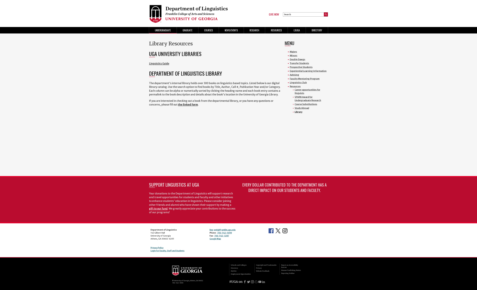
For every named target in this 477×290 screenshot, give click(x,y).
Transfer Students (299, 63)
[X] (248, 281)
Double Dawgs (297, 59)
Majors (293, 51)
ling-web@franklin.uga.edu (223, 230)
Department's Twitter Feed (278, 230)
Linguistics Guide (159, 63)
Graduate (187, 30)
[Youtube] (259, 281)
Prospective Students (301, 67)
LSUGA (297, 30)
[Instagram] (252, 281)
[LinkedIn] (263, 281)
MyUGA (233, 271)
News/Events (231, 30)
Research (254, 30)
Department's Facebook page (271, 230)
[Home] (192, 12)
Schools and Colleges (239, 265)
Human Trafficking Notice (291, 270)
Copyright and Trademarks (266, 265)
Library (298, 111)
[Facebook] (244, 281)
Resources (276, 30)
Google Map (215, 238)
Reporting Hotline (288, 273)
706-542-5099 (224, 233)
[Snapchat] (256, 281)
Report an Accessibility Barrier (289, 266)
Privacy (259, 268)
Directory (317, 30)
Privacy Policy (157, 247)
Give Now (274, 14)
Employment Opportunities (241, 274)
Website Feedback (262, 271)
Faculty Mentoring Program (305, 78)
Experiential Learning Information (308, 71)
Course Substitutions (306, 104)
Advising (294, 74)
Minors (293, 55)
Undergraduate (163, 30)
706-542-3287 (221, 236)
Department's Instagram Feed (284, 230)
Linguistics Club (298, 82)
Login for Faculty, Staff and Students (167, 250)
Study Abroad (302, 108)
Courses (208, 30)
